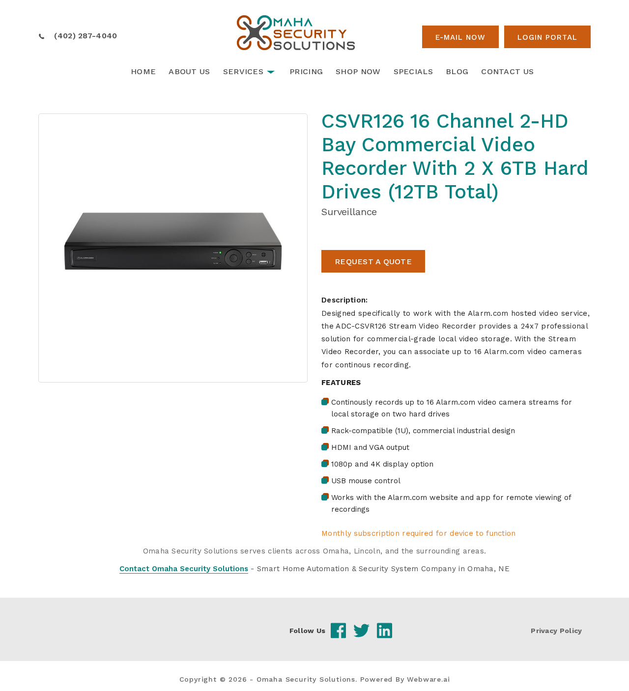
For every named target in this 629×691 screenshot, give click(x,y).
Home (143, 71)
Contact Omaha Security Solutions (183, 568)
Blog (457, 71)
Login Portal (547, 37)
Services (243, 71)
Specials (413, 71)
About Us (189, 71)
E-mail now (460, 37)
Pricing (306, 71)
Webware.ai (428, 679)
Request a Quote (373, 261)
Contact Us (507, 71)
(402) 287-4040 (85, 35)
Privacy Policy (556, 631)
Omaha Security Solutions (306, 679)
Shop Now (358, 71)
